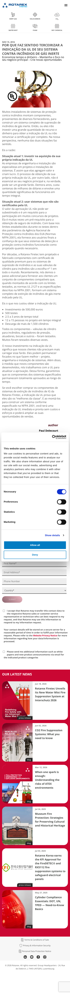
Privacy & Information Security (36, 946)
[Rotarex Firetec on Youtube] (31, 957)
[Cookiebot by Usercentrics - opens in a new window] (52, 437)
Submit (12, 599)
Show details (52, 535)
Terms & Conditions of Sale (36, 940)
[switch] (61, 502)
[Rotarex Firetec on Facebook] (38, 957)
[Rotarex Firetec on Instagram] (44, 957)
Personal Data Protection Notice (36, 951)
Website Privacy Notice (45, 635)
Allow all (35, 545)
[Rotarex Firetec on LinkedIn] (25, 957)
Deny (35, 554)
